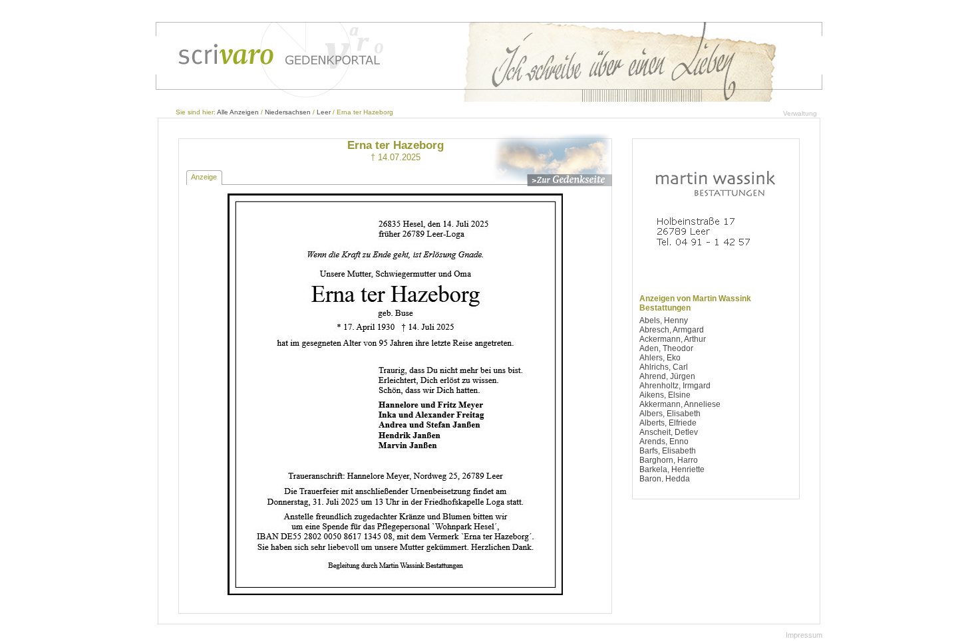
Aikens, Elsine (665, 395)
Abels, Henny (663, 320)
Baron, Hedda (664, 478)
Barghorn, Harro (668, 460)
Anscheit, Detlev (668, 432)
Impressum (804, 635)
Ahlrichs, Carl (663, 367)
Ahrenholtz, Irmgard (675, 385)
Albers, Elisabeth (670, 413)
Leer (324, 112)
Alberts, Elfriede (668, 423)
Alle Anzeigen (238, 112)
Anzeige (204, 177)
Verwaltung (800, 113)
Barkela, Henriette (672, 469)
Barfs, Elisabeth (667, 450)
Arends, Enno (664, 441)
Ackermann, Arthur (672, 339)
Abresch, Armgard (671, 329)
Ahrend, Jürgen (667, 376)
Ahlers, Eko (660, 357)
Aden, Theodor (666, 348)
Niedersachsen (288, 112)
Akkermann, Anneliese (680, 404)
